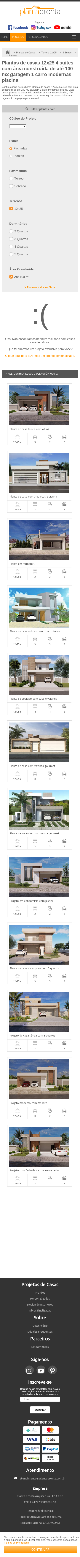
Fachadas (20, 148)
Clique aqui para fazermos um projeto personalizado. (40, 355)
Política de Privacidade (16, 1542)
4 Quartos (20, 246)
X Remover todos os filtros (40, 287)
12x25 (18, 209)
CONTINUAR (40, 1549)
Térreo (18, 178)
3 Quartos (20, 239)
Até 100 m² (21, 277)
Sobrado (19, 186)
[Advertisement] (40, 1232)
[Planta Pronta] (40, 14)
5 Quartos (20, 254)
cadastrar (40, 1409)
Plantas (18, 156)
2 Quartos (20, 231)
